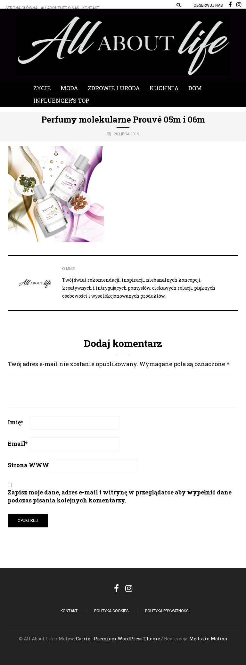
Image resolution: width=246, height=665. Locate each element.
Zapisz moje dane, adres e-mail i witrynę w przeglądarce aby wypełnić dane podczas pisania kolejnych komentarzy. (120, 496)
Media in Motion (208, 639)
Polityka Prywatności (167, 611)
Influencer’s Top (61, 100)
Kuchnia (164, 88)
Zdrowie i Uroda (114, 88)
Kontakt (90, 8)
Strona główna (21, 8)
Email (18, 443)
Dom (195, 88)
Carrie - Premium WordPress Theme (118, 639)
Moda (69, 88)
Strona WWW (28, 465)
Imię (15, 422)
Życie (42, 88)
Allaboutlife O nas (60, 8)
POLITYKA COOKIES (111, 611)
